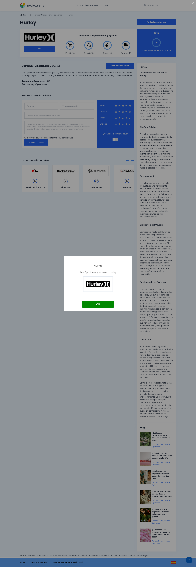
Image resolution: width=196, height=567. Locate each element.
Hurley (98, 265)
